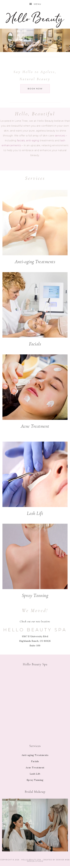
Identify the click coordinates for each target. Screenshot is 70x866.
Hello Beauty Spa (31, 860)
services (60, 135)
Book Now (35, 88)
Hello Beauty (35, 18)
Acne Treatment (35, 426)
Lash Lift (35, 513)
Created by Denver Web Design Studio (48, 860)
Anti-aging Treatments (35, 262)
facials (21, 140)
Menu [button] (37, 4)
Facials (35, 344)
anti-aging (32, 140)
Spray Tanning (35, 595)
